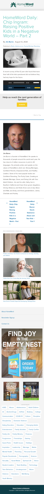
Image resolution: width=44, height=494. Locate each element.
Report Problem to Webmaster (21, 488)
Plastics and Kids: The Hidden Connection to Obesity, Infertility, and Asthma (21, 254)
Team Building (21, 465)
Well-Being (25, 474)
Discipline (36, 416)
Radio (13, 46)
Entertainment (7, 429)
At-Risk (21, 412)
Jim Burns (10, 42)
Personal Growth (30, 452)
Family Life (6, 434)
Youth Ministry (7, 478)
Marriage (26, 447)
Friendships (18, 438)
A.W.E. (4, 407)
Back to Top (36, 115)
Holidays (29, 443)
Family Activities (20, 429)
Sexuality (5, 461)
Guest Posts (6, 443)
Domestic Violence (20, 421)
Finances (29, 434)
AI (3, 412)
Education (20, 425)
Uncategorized (21, 469)
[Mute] (31, 83)
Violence (5, 474)
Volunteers (15, 474)
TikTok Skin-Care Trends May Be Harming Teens (16, 278)
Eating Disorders (8, 425)
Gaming (27, 438)
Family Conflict (34, 429)
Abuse (11, 407)
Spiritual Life (27, 461)
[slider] (36, 82)
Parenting (37, 46)
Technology (33, 465)
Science (34, 456)
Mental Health (7, 452)
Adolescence (19, 46)
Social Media (15, 461)
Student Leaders (8, 465)
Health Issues (18, 443)
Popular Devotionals (9, 456)
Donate (22, 105)
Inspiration (6, 447)
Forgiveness (6, 438)
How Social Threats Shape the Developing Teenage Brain (19, 301)
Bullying (29, 412)
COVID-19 (19, 416)
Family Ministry (28, 46)
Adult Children (33, 407)
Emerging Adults (32, 425)
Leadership (16, 447)
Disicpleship (6, 421)
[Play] (6, 83)
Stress (36, 461)
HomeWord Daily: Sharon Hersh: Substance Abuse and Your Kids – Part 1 (32, 211)
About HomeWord (8, 312)
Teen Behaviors (7, 469)
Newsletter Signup (8, 318)
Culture (27, 416)
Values (31, 469)
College (38, 412)
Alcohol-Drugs (11, 412)
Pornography (23, 456)
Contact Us (5, 324)
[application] (22, 82)
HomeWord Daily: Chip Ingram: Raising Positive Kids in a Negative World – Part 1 (12, 212)
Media (34, 447)
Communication (7, 416)
